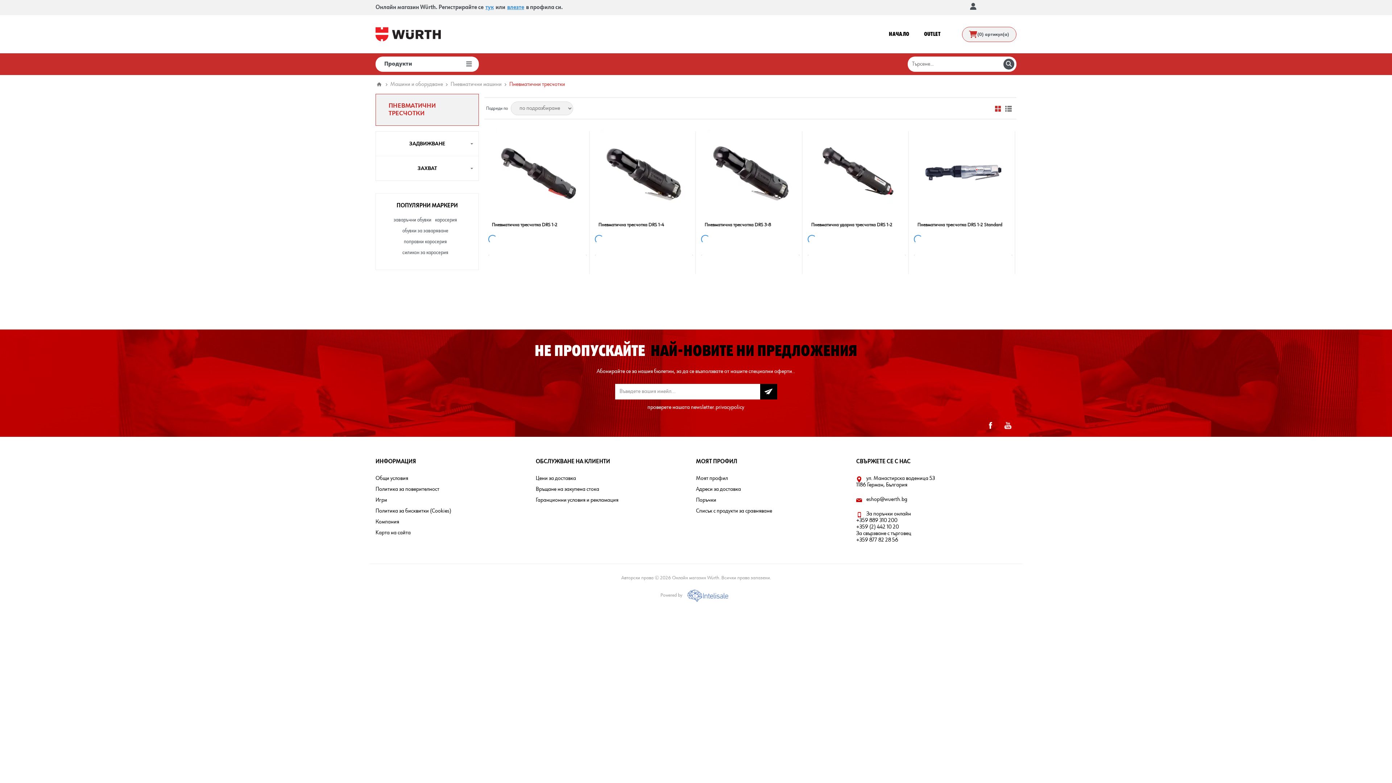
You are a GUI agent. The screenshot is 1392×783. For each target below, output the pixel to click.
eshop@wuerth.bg (886, 499)
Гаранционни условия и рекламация (577, 500)
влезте (515, 8)
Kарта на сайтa (393, 533)
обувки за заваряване (425, 230)
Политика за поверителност (407, 489)
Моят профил (712, 478)
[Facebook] (990, 425)
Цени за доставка (556, 478)
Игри (381, 500)
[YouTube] (1008, 425)
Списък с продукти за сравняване (734, 511)
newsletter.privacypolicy (717, 407)
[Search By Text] (1008, 64)
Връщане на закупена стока (567, 489)
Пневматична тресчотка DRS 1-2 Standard (959, 224)
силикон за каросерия (425, 252)
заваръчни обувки (412, 220)
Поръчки (706, 500)
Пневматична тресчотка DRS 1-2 (525, 224)
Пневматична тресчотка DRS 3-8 (738, 224)
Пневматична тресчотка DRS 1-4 (631, 224)
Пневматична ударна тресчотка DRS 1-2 (851, 224)
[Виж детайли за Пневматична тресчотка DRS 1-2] (538, 173)
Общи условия (392, 478)
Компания (387, 522)
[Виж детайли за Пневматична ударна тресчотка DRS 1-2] (857, 173)
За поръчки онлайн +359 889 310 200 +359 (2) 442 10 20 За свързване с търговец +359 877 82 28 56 (883, 527)
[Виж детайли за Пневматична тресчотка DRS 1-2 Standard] (963, 173)
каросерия (446, 220)
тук (489, 8)
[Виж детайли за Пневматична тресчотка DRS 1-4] (644, 173)
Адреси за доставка (718, 489)
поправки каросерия (425, 241)
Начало (379, 84)
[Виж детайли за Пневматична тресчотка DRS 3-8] (750, 173)
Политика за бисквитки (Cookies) (413, 511)
